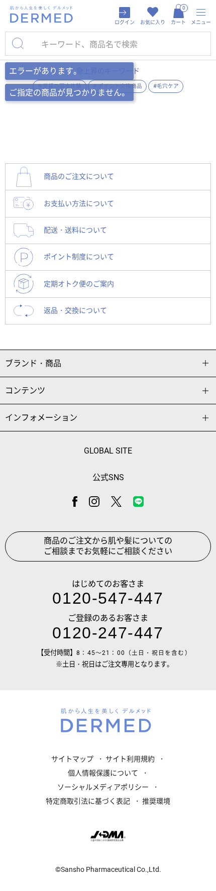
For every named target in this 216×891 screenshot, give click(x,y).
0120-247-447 (107, 633)
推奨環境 (156, 801)
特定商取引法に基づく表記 (88, 801)
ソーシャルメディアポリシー (103, 787)
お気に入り (152, 22)
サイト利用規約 (130, 759)
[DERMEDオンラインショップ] (41, 14)
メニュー (201, 22)
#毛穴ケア (166, 86)
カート (178, 15)
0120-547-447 (107, 598)
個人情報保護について (103, 773)
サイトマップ (72, 759)
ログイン (125, 22)
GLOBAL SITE (108, 451)
